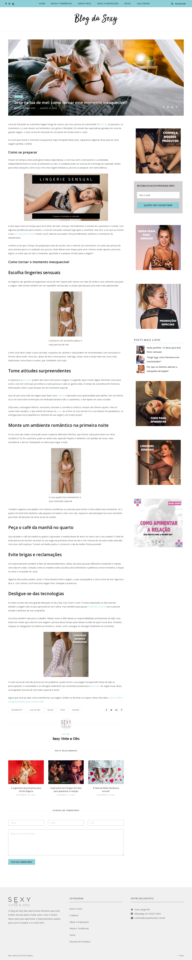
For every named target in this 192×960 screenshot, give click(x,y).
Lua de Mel (35, 710)
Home (42, 3)
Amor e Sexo (84, 3)
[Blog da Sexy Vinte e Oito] (96, 19)
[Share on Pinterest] (176, 107)
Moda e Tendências (61, 3)
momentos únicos (97, 606)
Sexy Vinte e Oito (26, 108)
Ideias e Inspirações (107, 3)
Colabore (74, 915)
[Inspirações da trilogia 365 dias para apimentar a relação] (66, 772)
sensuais (95, 686)
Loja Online (143, 3)
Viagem (75, 710)
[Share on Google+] (172, 107)
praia (59, 411)
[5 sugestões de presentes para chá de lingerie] (26, 772)
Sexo (62, 710)
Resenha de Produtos (80, 941)
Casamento (17, 710)
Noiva (127, 3)
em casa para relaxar (24, 233)
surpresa (61, 395)
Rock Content (27, 955)
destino (103, 124)
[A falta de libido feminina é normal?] (106, 772)
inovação (27, 380)
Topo (181, 955)
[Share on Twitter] (168, 107)
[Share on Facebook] (163, 107)
